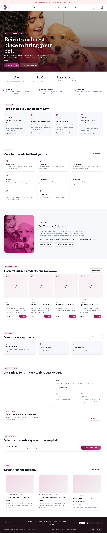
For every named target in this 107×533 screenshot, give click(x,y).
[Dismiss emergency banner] (74, 2)
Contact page (96, 337)
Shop (35, 8)
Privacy (52, 529)
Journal (54, 8)
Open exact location (64, 387)
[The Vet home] (8, 7)
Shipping (67, 529)
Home (29, 8)
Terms (57, 529)
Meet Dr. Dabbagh (46, 244)
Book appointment (70, 8)
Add (24, 316)
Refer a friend (50, 524)
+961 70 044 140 (66, 2)
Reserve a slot (12, 65)
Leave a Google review (90, 447)
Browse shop (96, 270)
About (47, 8)
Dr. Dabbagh (47, 521)
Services (41, 8)
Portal (65, 521)
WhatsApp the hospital (65, 244)
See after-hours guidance (50, 2)
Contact (60, 8)
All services (96, 154)
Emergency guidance (30, 65)
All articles (95, 469)
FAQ (60, 521)
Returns (62, 529)
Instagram (73, 529)
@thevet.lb (94, 418)
